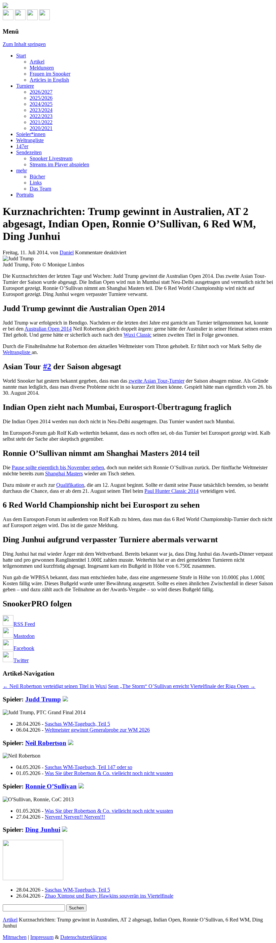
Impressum (42, 937)
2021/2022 (41, 122)
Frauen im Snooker (50, 74)
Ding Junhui (42, 829)
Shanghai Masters (64, 473)
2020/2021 (41, 128)
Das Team (40, 188)
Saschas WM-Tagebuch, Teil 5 (77, 724)
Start (21, 55)
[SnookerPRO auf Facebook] (32, 18)
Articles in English (49, 80)
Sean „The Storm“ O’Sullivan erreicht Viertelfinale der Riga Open (181, 686)
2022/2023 (41, 116)
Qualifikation (70, 485)
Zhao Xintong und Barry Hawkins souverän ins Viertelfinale (109, 896)
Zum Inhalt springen (24, 44)
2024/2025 (41, 104)
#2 (47, 366)
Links (36, 182)
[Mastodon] (20, 18)
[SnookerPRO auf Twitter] (44, 18)
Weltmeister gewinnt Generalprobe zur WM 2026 (97, 730)
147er (22, 146)
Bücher (37, 176)
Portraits (25, 195)
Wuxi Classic (137, 335)
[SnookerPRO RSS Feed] (8, 18)
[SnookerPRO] (138, 6)
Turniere (25, 86)
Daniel (67, 252)
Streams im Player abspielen (59, 164)
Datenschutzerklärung (83, 937)
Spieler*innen (30, 134)
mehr (21, 170)
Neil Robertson (45, 742)
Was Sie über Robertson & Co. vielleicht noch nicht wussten (109, 773)
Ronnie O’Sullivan (51, 786)
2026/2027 (41, 92)
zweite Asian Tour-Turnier (156, 381)
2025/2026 (41, 98)
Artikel (37, 62)
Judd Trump (43, 699)
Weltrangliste (30, 140)
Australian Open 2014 (48, 329)
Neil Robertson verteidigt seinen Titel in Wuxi (55, 686)
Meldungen (42, 68)
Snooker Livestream (51, 158)
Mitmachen (15, 937)
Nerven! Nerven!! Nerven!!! (75, 817)
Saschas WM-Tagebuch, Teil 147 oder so (88, 767)
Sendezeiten (29, 152)
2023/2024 (41, 110)
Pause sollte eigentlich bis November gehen (58, 467)
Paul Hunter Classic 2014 (171, 491)
